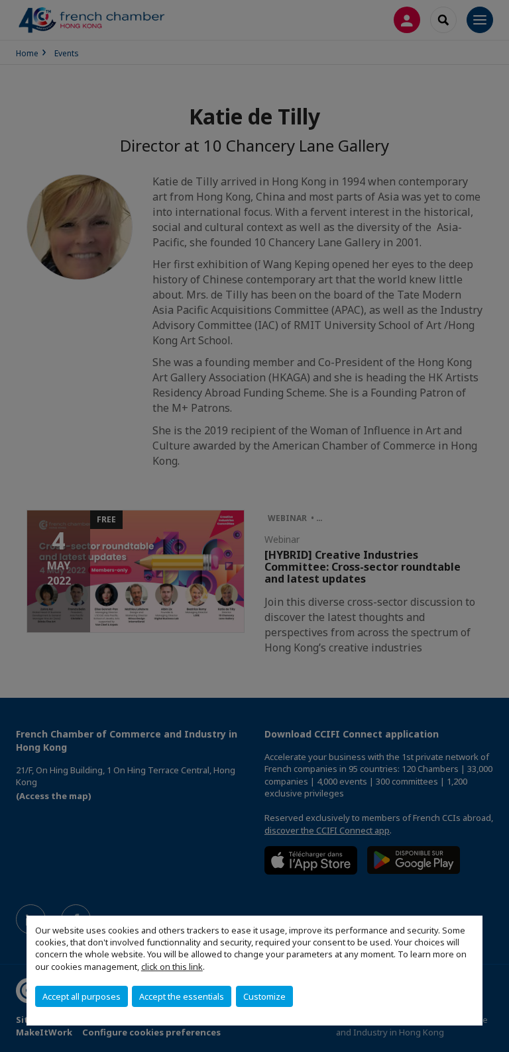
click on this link (172, 967)
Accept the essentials (181, 996)
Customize (264, 996)
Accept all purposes (81, 996)
